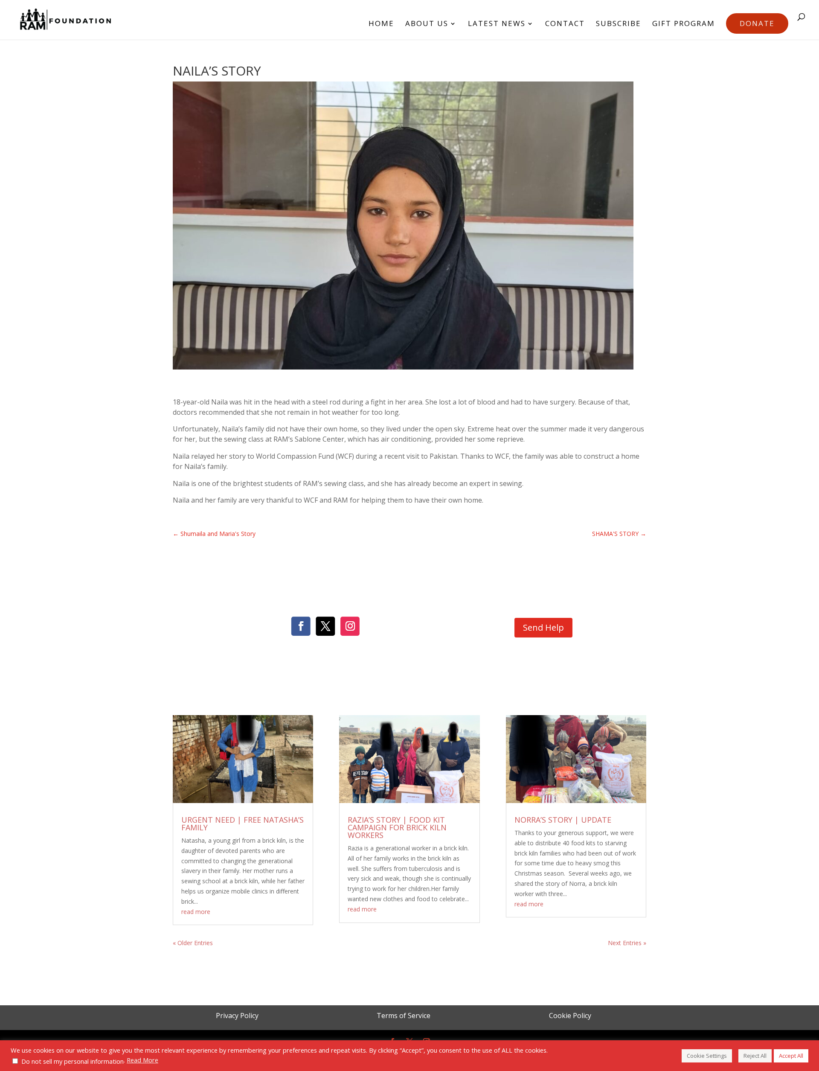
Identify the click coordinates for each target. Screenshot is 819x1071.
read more (195, 912)
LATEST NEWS (497, 24)
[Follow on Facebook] (301, 626)
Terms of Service (403, 1015)
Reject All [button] (755, 1055)
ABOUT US (426, 24)
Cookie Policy (570, 1015)
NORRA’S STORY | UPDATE (562, 820)
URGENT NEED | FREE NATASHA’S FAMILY (242, 823)
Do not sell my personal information (72, 1061)
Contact (565, 24)
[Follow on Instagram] (350, 626)
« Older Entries (193, 943)
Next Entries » (627, 943)
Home (381, 24)
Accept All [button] (791, 1055)
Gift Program (683, 24)
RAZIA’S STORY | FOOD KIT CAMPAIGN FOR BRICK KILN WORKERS (397, 827)
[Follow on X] (325, 626)
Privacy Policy (237, 1015)
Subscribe (618, 24)
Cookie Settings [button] (707, 1055)
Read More (142, 1060)
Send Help (543, 627)
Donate (757, 23)
